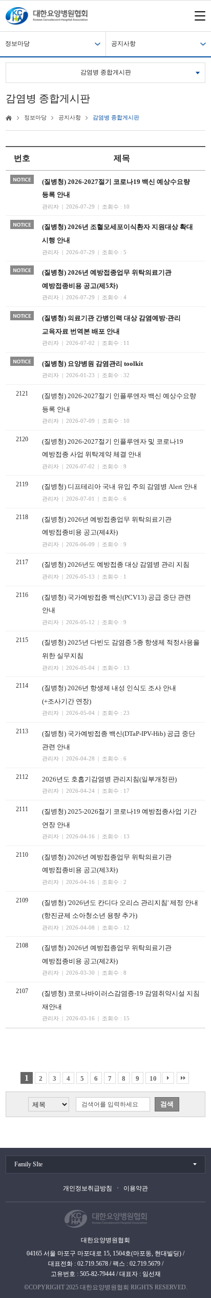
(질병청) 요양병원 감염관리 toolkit (92, 363)
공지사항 (123, 43)
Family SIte (28, 1164)
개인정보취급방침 (87, 1188)
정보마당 (17, 43)
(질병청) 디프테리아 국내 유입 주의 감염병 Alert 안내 (119, 486)
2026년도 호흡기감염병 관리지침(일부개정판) (109, 779)
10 (153, 1078)
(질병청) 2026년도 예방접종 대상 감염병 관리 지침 (115, 564)
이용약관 (135, 1188)
